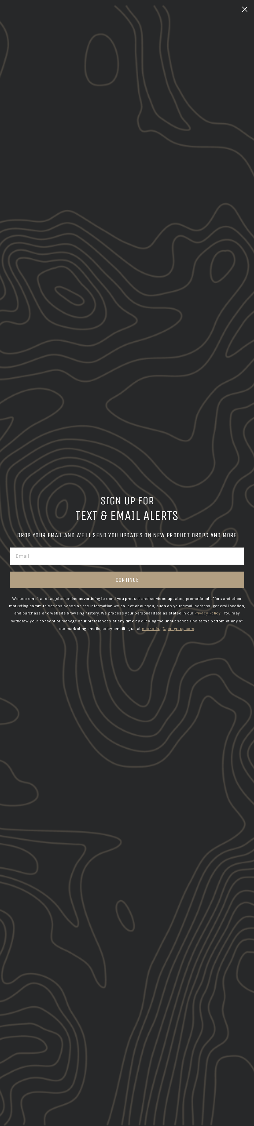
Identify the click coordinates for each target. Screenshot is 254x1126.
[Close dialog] (245, 9)
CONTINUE (127, 579)
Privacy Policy (207, 613)
